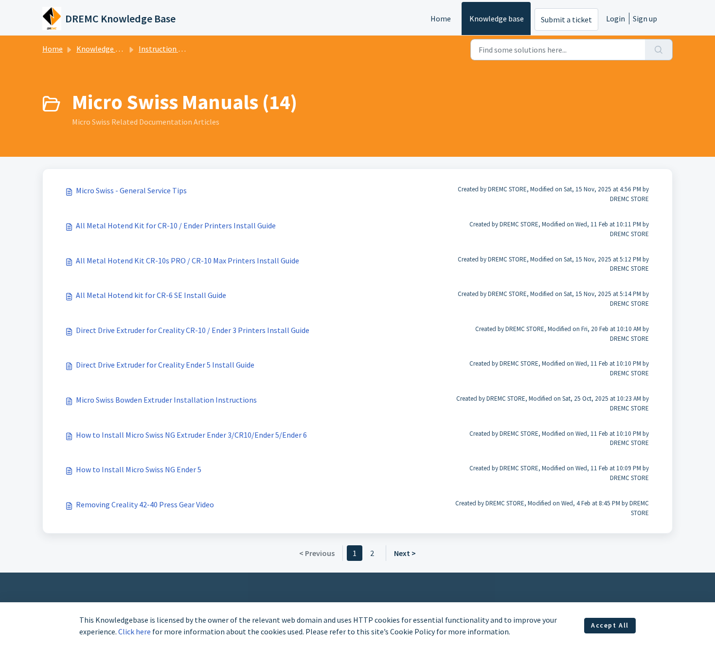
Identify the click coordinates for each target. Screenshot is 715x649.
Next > (405, 553)
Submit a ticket (566, 19)
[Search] (659, 49)
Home (440, 18)
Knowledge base (496, 18)
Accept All (610, 625)
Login (615, 18)
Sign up (645, 18)
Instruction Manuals (172, 49)
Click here (134, 631)
